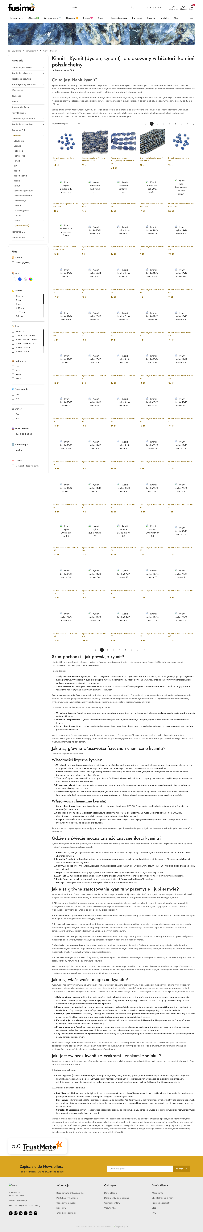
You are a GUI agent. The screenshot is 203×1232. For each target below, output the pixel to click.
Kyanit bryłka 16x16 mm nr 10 (123, 291)
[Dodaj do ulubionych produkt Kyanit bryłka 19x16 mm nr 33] (190, 436)
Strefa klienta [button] (160, 1185)
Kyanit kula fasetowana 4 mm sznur (152, 159)
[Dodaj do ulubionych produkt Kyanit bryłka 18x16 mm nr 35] (162, 393)
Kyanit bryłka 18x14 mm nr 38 (152, 377)
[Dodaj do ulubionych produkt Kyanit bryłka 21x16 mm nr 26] (76, 564)
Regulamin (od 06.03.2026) (70, 1192)
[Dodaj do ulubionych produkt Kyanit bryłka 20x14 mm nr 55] (76, 522)
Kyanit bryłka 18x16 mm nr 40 (180, 420)
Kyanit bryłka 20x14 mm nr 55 (66, 548)
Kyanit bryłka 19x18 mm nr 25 (123, 505)
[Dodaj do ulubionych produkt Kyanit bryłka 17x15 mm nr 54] (104, 307)
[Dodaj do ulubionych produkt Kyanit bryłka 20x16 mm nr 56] (133, 522)
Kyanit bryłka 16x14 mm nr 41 (94, 291)
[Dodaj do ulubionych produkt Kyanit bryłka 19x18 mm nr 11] (104, 478)
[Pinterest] (30, 1213)
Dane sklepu (110, 1192)
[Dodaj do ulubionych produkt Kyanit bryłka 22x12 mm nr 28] (133, 564)
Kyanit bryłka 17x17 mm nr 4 (94, 377)
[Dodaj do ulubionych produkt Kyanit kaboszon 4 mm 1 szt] (190, 132)
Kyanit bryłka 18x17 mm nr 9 (94, 463)
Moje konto (158, 1192)
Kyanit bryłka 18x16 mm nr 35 (152, 420)
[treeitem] (28, 67)
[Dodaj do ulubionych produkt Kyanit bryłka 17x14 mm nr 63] (76, 307)
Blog (154, 1207)
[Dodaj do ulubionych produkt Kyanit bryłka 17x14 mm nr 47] (162, 264)
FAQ (154, 1212)
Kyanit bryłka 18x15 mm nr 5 (65, 420)
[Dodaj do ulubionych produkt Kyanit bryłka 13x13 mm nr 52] (133, 221)
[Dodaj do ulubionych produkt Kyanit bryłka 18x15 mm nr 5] (76, 393)
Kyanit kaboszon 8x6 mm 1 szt (123, 205)
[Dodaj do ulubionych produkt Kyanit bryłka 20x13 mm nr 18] (190, 478)
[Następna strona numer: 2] (193, 124)
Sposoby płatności (66, 1202)
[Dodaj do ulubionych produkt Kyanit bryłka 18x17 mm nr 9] (104, 436)
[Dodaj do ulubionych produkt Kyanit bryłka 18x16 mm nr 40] (190, 393)
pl (148, 7)
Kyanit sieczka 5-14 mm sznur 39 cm (64, 248)
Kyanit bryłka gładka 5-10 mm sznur (65, 205)
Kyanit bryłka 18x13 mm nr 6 (123, 377)
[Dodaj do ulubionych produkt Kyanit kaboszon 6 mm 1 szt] (76, 132)
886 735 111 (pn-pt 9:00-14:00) (24, 1205)
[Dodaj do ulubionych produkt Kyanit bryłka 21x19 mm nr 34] (104, 564)
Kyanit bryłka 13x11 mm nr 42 (94, 248)
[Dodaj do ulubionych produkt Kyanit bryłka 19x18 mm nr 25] (133, 478)
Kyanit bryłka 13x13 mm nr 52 (123, 248)
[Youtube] (21, 1213)
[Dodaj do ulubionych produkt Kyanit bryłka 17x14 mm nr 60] (190, 264)
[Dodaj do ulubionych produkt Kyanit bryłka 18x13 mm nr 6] (133, 350)
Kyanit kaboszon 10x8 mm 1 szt (94, 205)
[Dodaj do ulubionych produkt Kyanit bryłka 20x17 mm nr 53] (162, 522)
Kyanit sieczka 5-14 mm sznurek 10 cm (93, 159)
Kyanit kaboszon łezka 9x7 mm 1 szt (152, 205)
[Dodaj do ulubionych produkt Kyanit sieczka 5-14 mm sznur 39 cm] (76, 221)
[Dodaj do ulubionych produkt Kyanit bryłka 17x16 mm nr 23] (133, 307)
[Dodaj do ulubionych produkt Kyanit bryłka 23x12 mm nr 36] (133, 607)
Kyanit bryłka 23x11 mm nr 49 (94, 634)
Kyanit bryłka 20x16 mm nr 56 (123, 548)
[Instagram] (16, 1213)
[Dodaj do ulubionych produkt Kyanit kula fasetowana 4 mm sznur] (162, 132)
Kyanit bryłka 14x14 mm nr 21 (152, 248)
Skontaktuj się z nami (162, 1197)
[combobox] (66, 123)
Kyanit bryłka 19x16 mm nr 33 (180, 463)
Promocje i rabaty (161, 1202)
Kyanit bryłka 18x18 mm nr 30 (123, 463)
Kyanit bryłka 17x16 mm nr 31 (152, 334)
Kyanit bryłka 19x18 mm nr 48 (152, 505)
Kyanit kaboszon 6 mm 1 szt (64, 159)
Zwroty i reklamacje (66, 1212)
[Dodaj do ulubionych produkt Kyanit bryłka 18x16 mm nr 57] (76, 436)
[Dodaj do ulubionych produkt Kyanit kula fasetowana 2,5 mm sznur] (190, 178)
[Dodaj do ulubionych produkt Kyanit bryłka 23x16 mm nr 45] (190, 607)
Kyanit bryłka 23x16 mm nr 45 (180, 634)
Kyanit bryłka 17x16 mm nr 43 (180, 334)
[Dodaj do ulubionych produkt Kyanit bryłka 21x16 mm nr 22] (190, 522)
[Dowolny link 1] (35, 1213)
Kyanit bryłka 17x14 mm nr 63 (65, 334)
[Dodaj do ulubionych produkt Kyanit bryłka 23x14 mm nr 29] (162, 607)
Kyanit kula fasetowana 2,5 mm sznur (181, 205)
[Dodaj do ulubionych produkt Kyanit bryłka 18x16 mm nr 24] (133, 393)
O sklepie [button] (110, 1185)
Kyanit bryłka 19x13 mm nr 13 (152, 463)
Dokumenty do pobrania (116, 1197)
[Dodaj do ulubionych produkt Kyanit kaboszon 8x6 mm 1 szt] (133, 178)
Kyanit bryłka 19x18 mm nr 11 (94, 505)
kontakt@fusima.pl (18, 1200)
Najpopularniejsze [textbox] (60, 123)
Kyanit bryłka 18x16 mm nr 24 (123, 420)
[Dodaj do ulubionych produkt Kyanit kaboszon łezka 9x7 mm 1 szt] (162, 178)
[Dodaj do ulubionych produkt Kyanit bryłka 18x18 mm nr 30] (133, 436)
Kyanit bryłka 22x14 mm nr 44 (65, 634)
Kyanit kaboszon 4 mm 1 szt (179, 159)
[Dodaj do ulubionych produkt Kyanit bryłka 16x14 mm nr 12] (76, 264)
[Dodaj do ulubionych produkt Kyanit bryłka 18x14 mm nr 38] (162, 350)
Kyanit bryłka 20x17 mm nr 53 (152, 548)
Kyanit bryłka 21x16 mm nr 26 (65, 591)
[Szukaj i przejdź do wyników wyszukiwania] (132, 7)
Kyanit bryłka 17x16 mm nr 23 (123, 334)
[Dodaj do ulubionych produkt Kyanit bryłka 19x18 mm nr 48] (162, 478)
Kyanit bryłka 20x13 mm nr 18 (180, 505)
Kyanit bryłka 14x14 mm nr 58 (180, 248)
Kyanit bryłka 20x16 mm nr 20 (94, 548)
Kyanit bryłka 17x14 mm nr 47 (152, 291)
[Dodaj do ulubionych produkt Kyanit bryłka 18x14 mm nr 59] (190, 350)
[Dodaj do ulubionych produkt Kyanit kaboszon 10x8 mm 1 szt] (104, 178)
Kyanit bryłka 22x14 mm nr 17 (152, 591)
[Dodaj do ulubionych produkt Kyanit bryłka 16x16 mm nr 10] (133, 264)
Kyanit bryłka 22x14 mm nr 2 (180, 591)
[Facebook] (11, 1213)
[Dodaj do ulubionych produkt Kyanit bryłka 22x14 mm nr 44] (76, 607)
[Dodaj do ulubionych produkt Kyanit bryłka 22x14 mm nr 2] (190, 564)
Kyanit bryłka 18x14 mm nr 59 (180, 377)
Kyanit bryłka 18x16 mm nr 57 (65, 463)
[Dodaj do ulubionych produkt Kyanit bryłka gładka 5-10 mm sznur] (76, 178)
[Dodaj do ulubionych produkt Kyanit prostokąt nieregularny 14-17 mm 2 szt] (133, 132)
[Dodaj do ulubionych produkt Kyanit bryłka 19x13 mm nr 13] (162, 436)
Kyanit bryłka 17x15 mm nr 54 (94, 334)
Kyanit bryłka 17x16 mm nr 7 (65, 377)
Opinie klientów (112, 1202)
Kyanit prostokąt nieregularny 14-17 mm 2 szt (122, 161)
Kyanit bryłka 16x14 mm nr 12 (65, 291)
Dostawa (61, 1207)
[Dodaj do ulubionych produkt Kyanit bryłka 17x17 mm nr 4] (104, 350)
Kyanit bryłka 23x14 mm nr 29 (152, 634)
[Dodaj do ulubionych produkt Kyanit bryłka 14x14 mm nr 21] (162, 221)
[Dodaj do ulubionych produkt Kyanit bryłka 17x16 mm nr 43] (190, 307)
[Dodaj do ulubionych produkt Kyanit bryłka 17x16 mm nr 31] (162, 307)
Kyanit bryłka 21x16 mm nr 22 (180, 548)
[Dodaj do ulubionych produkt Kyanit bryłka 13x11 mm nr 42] (104, 221)
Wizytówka (110, 1207)
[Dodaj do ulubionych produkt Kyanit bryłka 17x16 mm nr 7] (76, 350)
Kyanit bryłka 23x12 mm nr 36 (123, 634)
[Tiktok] (25, 1213)
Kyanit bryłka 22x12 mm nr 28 (123, 591)
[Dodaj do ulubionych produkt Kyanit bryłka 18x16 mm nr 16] (104, 393)
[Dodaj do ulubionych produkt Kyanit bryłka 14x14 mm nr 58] (190, 221)
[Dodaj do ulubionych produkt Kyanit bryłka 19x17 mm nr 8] (76, 478)
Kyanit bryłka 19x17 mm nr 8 (65, 505)
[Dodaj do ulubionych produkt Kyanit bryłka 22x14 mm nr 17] (162, 564)
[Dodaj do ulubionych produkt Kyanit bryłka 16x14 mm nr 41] (104, 264)
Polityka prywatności (67, 1197)
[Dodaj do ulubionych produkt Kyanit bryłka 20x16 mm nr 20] (104, 522)
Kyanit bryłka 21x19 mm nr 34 (94, 591)
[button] (16, 18)
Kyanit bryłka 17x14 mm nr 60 (180, 291)
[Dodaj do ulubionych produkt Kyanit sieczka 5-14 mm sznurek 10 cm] (104, 132)
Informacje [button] (62, 1185)
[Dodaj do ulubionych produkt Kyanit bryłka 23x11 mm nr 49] (104, 607)
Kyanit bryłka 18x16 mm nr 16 (94, 420)
